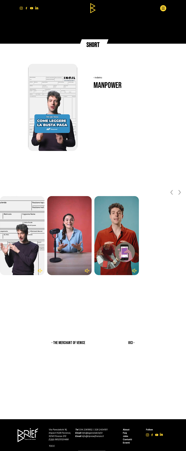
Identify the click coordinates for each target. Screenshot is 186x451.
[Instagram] (21, 8)
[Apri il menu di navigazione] (163, 8)
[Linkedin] (36, 8)
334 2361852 (85, 429)
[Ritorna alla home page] (93, 8)
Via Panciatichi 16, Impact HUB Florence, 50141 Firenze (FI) (60, 432)
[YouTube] (31, 8)
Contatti (127, 439)
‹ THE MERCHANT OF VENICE (68, 342)
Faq (125, 432)
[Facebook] (26, 8)
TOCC (52, 446)
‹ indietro (98, 77)
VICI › (131, 342)
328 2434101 (100, 429)
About (126, 429)
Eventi (126, 442)
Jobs (125, 436)
